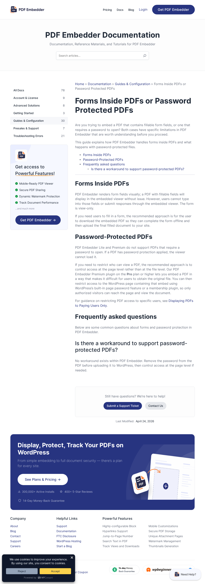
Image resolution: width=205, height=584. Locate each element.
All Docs (18, 90)
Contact (15, 536)
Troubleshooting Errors (28, 136)
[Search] (144, 55)
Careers (15, 546)
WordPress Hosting (68, 541)
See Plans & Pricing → (43, 479)
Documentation (99, 84)
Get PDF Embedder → (38, 220)
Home (79, 84)
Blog (13, 531)
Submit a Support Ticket (123, 405)
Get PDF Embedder (173, 9)
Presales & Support (26, 128)
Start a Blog (64, 546)
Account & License (25, 97)
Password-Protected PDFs (103, 160)
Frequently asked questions (104, 164)
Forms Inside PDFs (97, 155)
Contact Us (155, 405)
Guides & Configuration (28, 120)
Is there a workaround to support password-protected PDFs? (137, 169)
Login (143, 9)
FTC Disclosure (66, 536)
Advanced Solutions (26, 105)
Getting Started (23, 113)
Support (15, 541)
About (14, 526)
